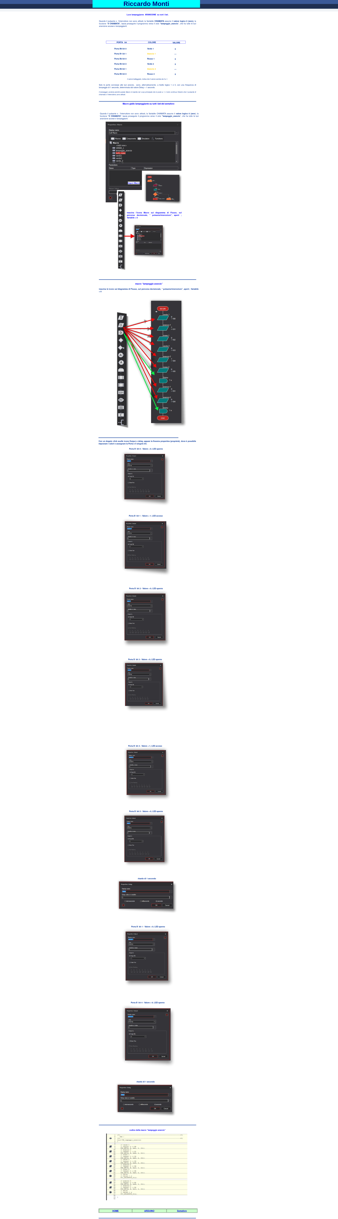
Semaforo (182, 1210)
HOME (115, 1210)
